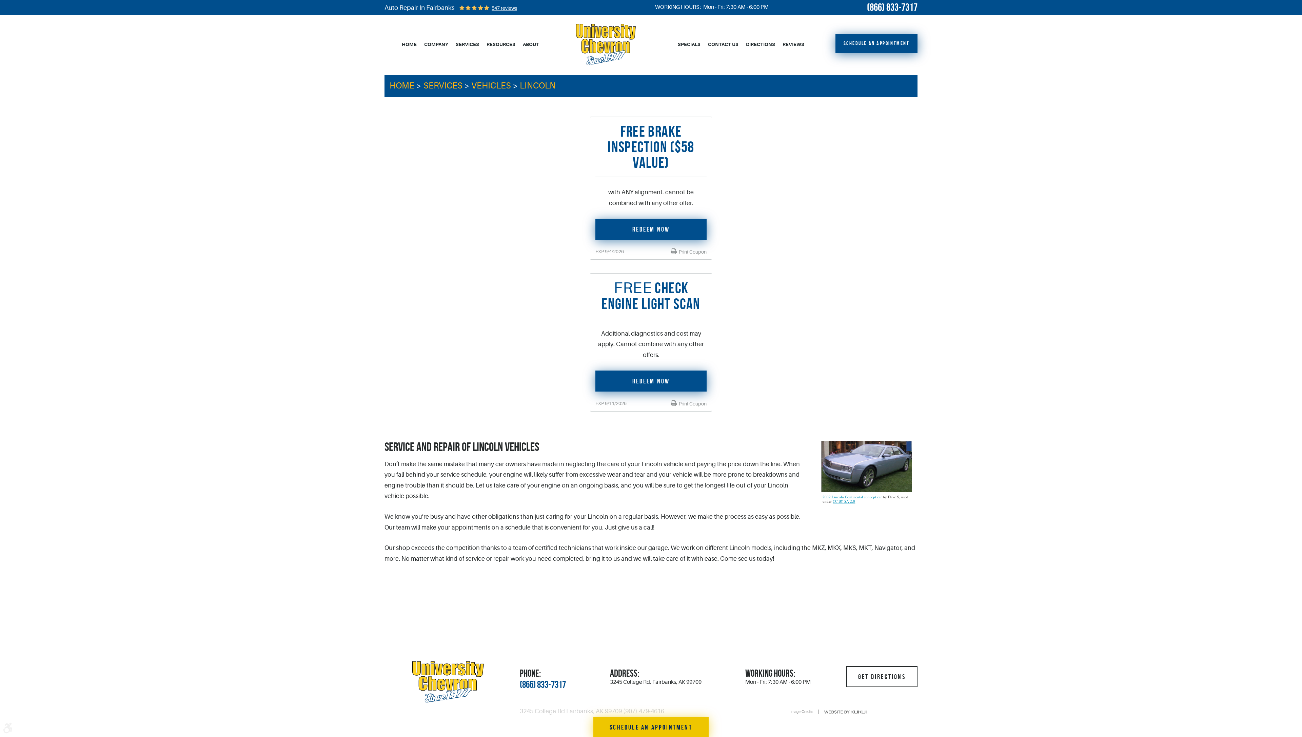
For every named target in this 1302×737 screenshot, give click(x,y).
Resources (501, 44)
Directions (760, 44)
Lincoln (538, 86)
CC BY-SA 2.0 (844, 501)
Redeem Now (651, 229)
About (531, 44)
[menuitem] (409, 44)
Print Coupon (692, 252)
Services (467, 44)
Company (436, 44)
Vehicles (491, 86)
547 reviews (504, 8)
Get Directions (882, 676)
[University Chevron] (606, 44)
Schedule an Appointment (877, 43)
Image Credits (801, 712)
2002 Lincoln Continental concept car (852, 496)
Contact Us (723, 44)
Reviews (793, 44)
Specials (689, 44)
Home (409, 44)
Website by (845, 712)
